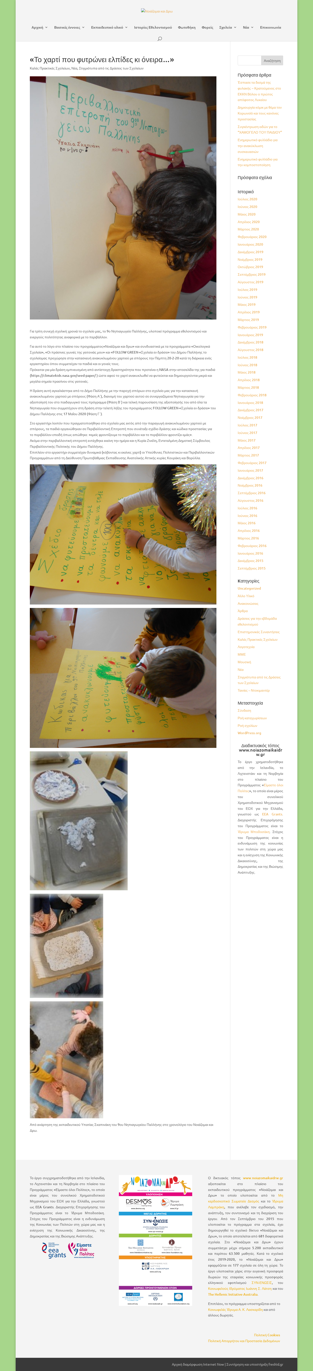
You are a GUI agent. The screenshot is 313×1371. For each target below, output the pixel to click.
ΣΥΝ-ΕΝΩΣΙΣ (262, 1282)
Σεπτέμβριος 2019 (252, 274)
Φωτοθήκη (187, 27)
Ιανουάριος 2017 (250, 470)
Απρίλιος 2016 (249, 530)
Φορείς (207, 27)
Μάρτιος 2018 (248, 387)
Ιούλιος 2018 (247, 357)
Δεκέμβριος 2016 (250, 478)
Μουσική (244, 662)
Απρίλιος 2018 (249, 379)
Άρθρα (243, 610)
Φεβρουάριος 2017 (252, 462)
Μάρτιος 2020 (248, 229)
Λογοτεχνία (246, 646)
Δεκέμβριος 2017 (250, 410)
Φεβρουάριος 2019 (252, 327)
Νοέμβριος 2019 (250, 259)
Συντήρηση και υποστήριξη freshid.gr (254, 1364)
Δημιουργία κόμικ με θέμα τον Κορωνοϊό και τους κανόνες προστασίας (260, 113)
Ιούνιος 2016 (247, 515)
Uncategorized (249, 588)
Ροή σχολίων (247, 725)
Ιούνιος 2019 (247, 297)
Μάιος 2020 (247, 214)
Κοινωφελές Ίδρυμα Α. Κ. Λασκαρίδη (235, 1309)
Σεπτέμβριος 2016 (252, 493)
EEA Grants (272, 814)
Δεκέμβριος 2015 (250, 560)
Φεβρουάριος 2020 (252, 236)
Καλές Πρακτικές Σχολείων (50, 68)
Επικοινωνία (270, 27)
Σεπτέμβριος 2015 (252, 568)
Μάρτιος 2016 (248, 538)
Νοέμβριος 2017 (250, 417)
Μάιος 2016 (247, 523)
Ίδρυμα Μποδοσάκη (254, 831)
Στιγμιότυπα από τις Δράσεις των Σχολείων (111, 68)
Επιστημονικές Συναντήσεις (259, 631)
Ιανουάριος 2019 (250, 334)
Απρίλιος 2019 (249, 312)
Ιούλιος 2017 (247, 425)
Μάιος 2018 (247, 372)
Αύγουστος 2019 (250, 282)
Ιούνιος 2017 (247, 432)
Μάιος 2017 (247, 440)
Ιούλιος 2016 (247, 508)
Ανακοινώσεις (248, 603)
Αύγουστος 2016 (250, 500)
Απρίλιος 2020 (249, 221)
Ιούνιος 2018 (247, 365)
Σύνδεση (244, 710)
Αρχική (37, 27)
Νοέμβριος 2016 (250, 485)
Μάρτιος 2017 (248, 455)
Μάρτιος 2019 (248, 319)
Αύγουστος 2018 (250, 349)
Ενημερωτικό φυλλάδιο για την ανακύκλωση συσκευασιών (258, 145)
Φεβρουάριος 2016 (252, 545)
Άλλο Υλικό (246, 596)
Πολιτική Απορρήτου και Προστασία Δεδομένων (244, 1340)
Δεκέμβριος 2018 (250, 342)
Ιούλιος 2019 (247, 289)
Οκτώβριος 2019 (250, 266)
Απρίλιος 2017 (249, 447)
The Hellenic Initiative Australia (232, 1294)
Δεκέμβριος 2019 (250, 252)
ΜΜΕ (242, 654)
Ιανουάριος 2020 (250, 244)
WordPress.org (249, 733)
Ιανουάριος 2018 (250, 402)
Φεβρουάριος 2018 (252, 395)
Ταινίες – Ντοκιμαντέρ (254, 690)
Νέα (246, 27)
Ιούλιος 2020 (247, 199)
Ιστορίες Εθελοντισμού (153, 27)
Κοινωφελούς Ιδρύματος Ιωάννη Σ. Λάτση (240, 1288)
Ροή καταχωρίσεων (252, 718)
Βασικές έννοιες (67, 27)
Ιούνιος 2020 (247, 206)
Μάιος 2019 (247, 304)
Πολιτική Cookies (267, 1335)
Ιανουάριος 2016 (250, 553)
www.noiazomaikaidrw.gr (263, 1178)
